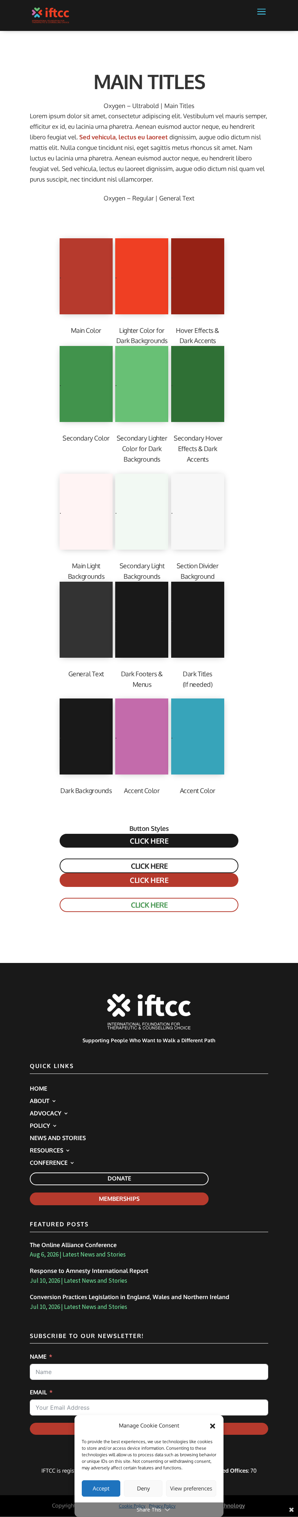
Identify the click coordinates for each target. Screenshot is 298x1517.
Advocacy (45, 1114)
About (39, 1101)
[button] (212, 1426)
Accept (101, 1488)
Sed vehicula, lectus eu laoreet (123, 137)
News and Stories (58, 1138)
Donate (119, 1178)
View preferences (191, 1488)
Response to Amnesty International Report (89, 1270)
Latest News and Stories (94, 1254)
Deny (143, 1488)
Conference (49, 1163)
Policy (40, 1126)
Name (38, 1356)
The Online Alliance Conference (73, 1245)
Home (38, 1089)
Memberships (119, 1198)
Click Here (149, 840)
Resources (46, 1151)
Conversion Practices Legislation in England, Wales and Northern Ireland (129, 1297)
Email (38, 1392)
